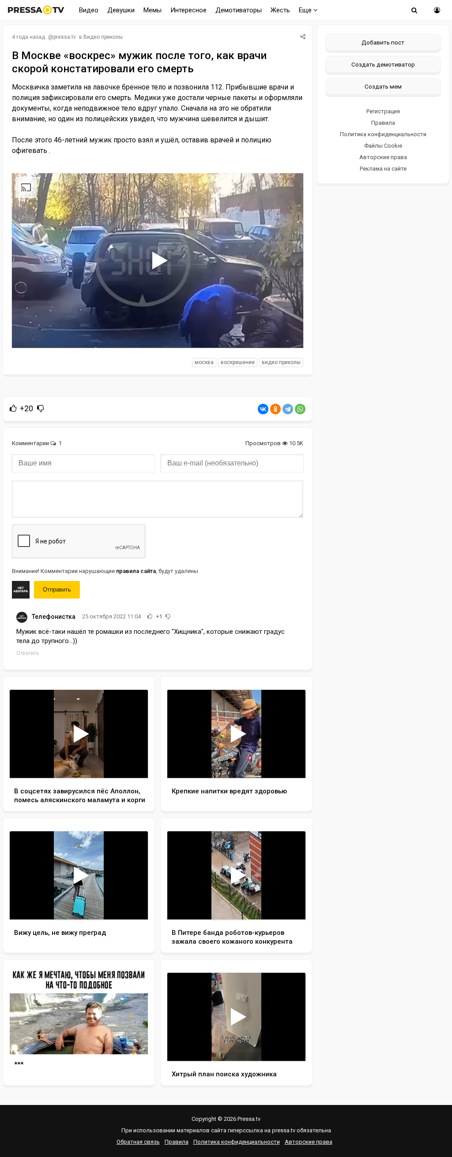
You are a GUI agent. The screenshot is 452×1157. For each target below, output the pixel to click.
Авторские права (383, 157)
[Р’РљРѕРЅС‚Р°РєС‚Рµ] (263, 409)
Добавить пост (383, 42)
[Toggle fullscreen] (286, 333)
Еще (306, 10)
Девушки (121, 10)
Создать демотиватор (383, 64)
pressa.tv (64, 37)
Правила (383, 122)
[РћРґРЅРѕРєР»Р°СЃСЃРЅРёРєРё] (275, 409)
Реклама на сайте (383, 168)
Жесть (280, 10)
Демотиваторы (238, 10)
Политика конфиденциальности (383, 134)
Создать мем (383, 86)
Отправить (57, 589)
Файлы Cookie (383, 145)
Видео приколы (103, 37)
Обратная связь (138, 1141)
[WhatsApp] (300, 409)
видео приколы (281, 362)
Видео (88, 10)
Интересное (188, 10)
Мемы (152, 10)
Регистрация (383, 111)
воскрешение (238, 362)
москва (204, 362)
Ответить (27, 653)
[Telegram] (287, 409)
